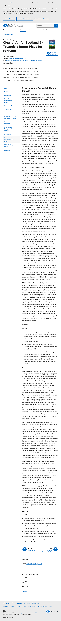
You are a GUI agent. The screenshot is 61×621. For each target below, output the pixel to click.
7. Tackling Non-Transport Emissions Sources (9, 128)
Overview (6, 91)
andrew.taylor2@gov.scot (34, 564)
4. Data (6, 113)
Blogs (54, 30)
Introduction (7, 95)
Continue (25, 591)
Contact (18, 606)
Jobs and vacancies (42, 606)
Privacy (50, 606)
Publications (23, 30)
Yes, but (27, 586)
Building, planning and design (12, 60)
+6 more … (13, 62)
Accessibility (6, 606)
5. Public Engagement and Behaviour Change (10, 117)
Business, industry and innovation (27, 60)
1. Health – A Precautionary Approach (8, 100)
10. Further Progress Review (9, 145)
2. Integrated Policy (9, 106)
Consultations (46, 30)
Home (4, 34)
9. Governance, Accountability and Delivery (9, 139)
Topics (10, 30)
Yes (26, 577)
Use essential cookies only (25, 19)
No (26, 582)
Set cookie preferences (41, 19)
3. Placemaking (8, 109)
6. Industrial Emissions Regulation (10, 122)
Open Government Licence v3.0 (28, 613)
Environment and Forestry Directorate (17, 58)
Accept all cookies (9, 19)
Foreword (6, 88)
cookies (10, 3)
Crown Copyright (31, 606)
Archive (12, 606)
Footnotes (7, 150)
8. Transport (7, 134)
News (16, 30)
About (4, 30)
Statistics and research (35, 30)
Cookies (24, 606)
